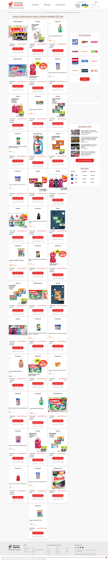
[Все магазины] (94, 71)
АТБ (47, 547)
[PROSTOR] (94, 42)
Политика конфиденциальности (38, 549)
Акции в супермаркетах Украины (22, 12)
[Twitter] (80, 547)
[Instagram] (83, 547)
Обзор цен (47, 5)
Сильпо (58, 21)
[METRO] (85, 71)
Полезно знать (60, 5)
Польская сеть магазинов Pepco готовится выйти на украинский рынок (88, 153)
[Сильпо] (85, 42)
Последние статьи (85, 126)
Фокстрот (58, 547)
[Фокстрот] (85, 52)
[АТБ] (75, 42)
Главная (10, 12)
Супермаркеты (26, 547)
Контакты (33, 551)
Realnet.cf (80, 551)
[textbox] (95, 4)
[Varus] (75, 71)
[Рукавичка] (75, 52)
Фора (57, 549)
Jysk (66, 553)
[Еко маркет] (75, 61)
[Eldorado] (94, 61)
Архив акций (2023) (38, 12)
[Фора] (94, 52)
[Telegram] (78, 547)
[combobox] (95, 4)
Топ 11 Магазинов (85, 35)
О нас (33, 547)
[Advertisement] (85, 23)
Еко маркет (58, 551)
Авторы (33, 553)
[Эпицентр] (85, 61)
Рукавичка (49, 553)
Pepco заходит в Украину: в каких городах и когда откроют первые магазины (89, 132)
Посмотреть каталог (17, 48)
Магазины (35, 5)
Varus (38, 21)
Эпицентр (58, 553)
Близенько (18, 21)
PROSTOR (49, 551)
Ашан (38, 171)
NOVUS (38, 59)
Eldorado (67, 547)
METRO (67, 551)
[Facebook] (75, 547)
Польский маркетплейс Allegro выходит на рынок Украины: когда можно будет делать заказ (89, 139)
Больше (85, 79)
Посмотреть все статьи (84, 160)
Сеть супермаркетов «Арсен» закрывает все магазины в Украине (89, 146)
